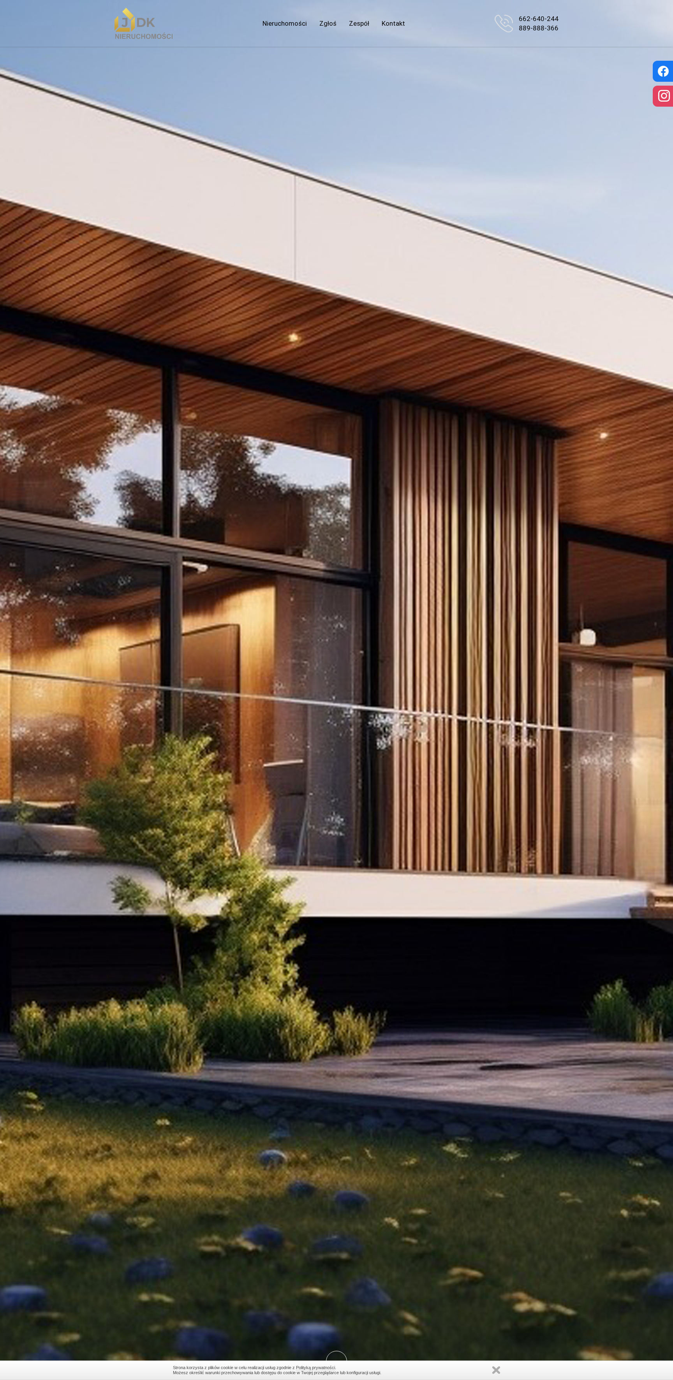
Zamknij (496, 1370)
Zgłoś (327, 23)
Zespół (359, 23)
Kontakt (393, 23)
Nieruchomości (285, 23)
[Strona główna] (144, 23)
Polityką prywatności (315, 1367)
